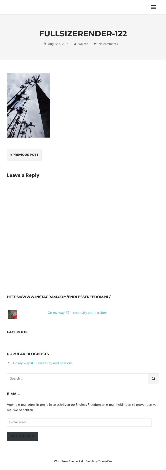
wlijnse (83, 44)
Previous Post (25, 155)
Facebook (17, 332)
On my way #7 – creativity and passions (77, 313)
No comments (108, 44)
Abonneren (22, 436)
